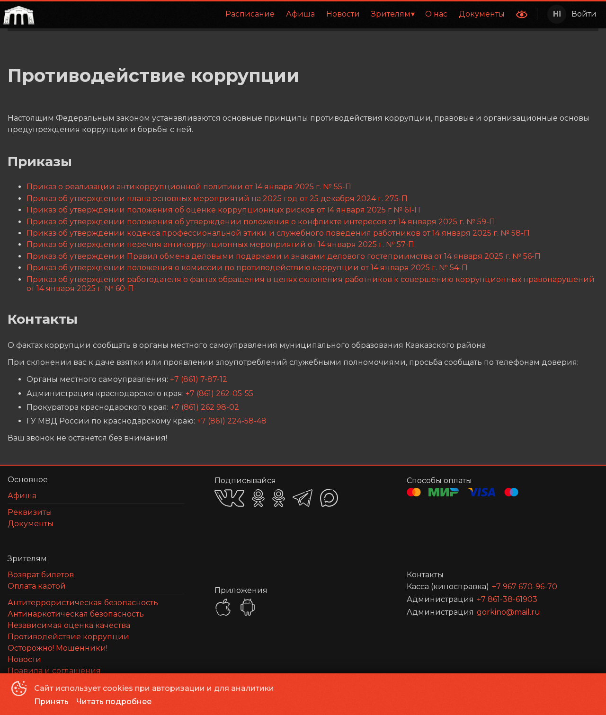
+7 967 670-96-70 (524, 586)
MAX (329, 498)
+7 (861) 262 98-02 (204, 407)
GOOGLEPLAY (247, 607)
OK (258, 498)
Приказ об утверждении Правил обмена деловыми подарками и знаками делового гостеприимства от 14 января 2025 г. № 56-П (284, 256)
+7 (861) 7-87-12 (198, 379)
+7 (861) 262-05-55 (219, 393)
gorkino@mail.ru (508, 612)
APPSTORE (223, 607)
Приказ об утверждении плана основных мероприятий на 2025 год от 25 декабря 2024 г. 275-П (217, 198)
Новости (343, 13)
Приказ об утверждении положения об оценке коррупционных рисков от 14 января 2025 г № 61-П (223, 209)
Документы (482, 13)
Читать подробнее (114, 701)
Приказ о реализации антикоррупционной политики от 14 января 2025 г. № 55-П (189, 186)
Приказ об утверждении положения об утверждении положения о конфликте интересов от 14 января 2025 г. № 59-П (261, 221)
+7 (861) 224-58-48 (232, 420)
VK (229, 498)
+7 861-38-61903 (507, 599)
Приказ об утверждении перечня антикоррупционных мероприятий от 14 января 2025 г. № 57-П (220, 244)
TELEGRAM (302, 498)
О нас (436, 13)
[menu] (274, 14)
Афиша (300, 13)
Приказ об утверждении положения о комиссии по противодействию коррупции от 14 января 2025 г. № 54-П (247, 267)
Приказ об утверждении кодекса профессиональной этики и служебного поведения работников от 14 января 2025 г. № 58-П (278, 233)
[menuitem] (250, 14)
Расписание (250, 13)
